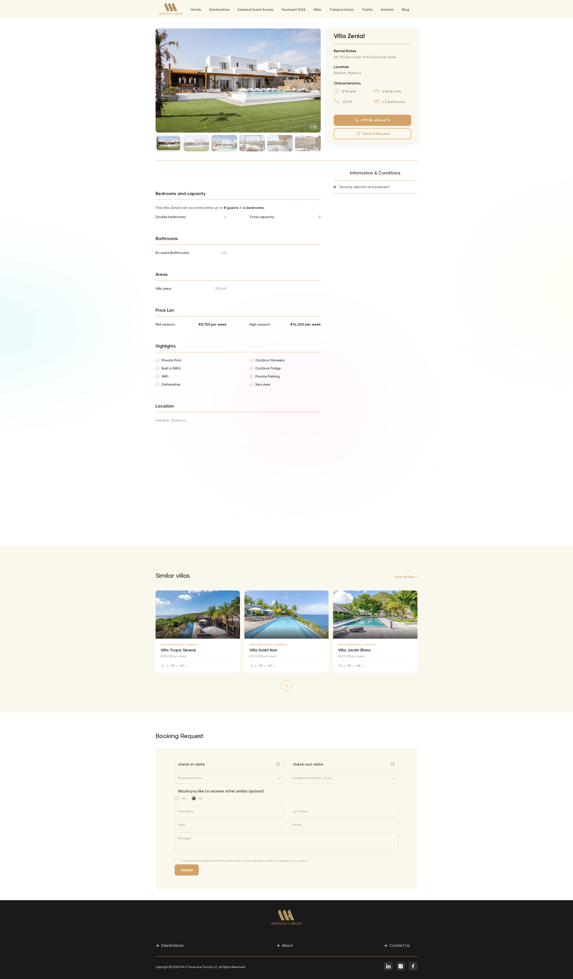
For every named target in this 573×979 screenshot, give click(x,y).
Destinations (219, 10)
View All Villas (405, 577)
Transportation (341, 10)
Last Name (300, 811)
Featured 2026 (294, 10)
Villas (317, 10)
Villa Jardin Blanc (354, 650)
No (200, 798)
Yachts (367, 10)
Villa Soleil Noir (263, 650)
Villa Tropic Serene (178, 650)
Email (182, 825)
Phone (297, 825)
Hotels (196, 10)
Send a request (376, 133)
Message (184, 838)
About (285, 945)
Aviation (387, 10)
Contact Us (397, 945)
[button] (163, 80)
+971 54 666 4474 (375, 120)
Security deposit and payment (361, 187)
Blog (405, 10)
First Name (185, 811)
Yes (183, 798)
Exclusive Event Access (256, 10)
